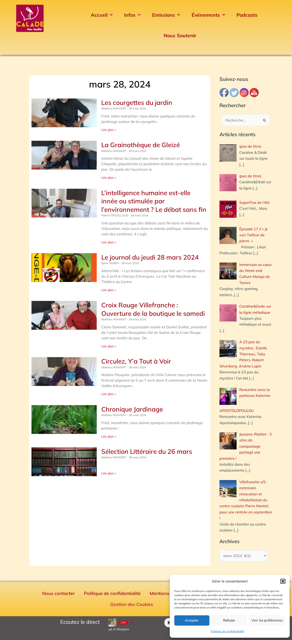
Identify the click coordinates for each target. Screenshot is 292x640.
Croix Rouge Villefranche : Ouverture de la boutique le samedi (153, 309)
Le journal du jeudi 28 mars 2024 (150, 257)
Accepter (192, 620)
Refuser (229, 620)
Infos (130, 15)
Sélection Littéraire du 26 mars (146, 451)
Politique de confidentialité (227, 631)
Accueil (99, 15)
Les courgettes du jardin (136, 102)
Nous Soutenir (180, 35)
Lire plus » (108, 130)
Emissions (163, 15)
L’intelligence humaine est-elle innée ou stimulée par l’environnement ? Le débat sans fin (153, 201)
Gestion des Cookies (131, 604)
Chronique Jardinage (132, 409)
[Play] (169, 622)
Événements (206, 15)
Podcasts (247, 15)
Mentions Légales (168, 593)
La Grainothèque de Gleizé (140, 145)
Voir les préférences (267, 620)
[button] (283, 581)
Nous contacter (58, 593)
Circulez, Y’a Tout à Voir (136, 361)
